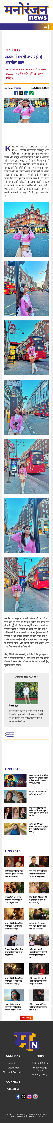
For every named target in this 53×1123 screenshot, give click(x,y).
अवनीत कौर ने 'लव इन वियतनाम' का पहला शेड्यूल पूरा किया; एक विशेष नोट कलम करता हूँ (38, 828)
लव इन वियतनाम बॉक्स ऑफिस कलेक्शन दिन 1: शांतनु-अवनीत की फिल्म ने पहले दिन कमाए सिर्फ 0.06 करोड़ (38, 779)
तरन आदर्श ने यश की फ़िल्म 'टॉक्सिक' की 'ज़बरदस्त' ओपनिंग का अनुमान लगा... (38, 874)
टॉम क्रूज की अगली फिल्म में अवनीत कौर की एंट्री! (38, 793)
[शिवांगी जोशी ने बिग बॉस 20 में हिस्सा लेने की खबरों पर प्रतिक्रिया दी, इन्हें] (39, 887)
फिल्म (8, 49)
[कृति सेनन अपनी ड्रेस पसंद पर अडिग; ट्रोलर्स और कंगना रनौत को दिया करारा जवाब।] (14, 861)
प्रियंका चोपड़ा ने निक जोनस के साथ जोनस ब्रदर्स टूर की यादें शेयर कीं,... (14, 952)
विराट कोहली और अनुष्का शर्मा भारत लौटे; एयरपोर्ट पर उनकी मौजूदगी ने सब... (13, 900)
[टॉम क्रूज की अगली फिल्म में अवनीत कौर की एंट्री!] (15, 796)
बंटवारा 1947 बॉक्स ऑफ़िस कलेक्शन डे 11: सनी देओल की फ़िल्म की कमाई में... (14, 926)
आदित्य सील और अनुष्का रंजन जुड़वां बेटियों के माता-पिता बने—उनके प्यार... (37, 926)
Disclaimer (13, 1067)
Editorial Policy (40, 1063)
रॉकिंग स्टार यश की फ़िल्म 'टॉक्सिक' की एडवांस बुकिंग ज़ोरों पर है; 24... (38, 1007)
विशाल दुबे (17, 88)
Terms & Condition (13, 1072)
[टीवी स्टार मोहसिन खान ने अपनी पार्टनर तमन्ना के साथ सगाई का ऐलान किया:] (39, 969)
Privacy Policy (39, 1074)
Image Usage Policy (39, 1068)
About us (13, 1063)
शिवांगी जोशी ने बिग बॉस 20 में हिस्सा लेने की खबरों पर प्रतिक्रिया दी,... (38, 900)
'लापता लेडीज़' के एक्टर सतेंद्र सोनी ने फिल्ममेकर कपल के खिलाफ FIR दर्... (13, 1007)
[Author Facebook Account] (24, 705)
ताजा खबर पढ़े (26, 1018)
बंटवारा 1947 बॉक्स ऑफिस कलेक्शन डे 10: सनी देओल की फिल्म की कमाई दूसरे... (14, 981)
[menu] (45, 26)
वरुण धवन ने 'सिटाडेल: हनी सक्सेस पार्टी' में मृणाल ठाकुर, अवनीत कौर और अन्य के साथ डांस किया (38, 811)
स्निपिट (17, 49)
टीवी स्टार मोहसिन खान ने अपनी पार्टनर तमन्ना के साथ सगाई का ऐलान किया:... (38, 981)
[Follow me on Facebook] (24, 88)
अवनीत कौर (10, 734)
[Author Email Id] (20, 705)
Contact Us (13, 1088)
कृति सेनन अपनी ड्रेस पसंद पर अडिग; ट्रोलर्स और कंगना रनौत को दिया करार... (14, 874)
